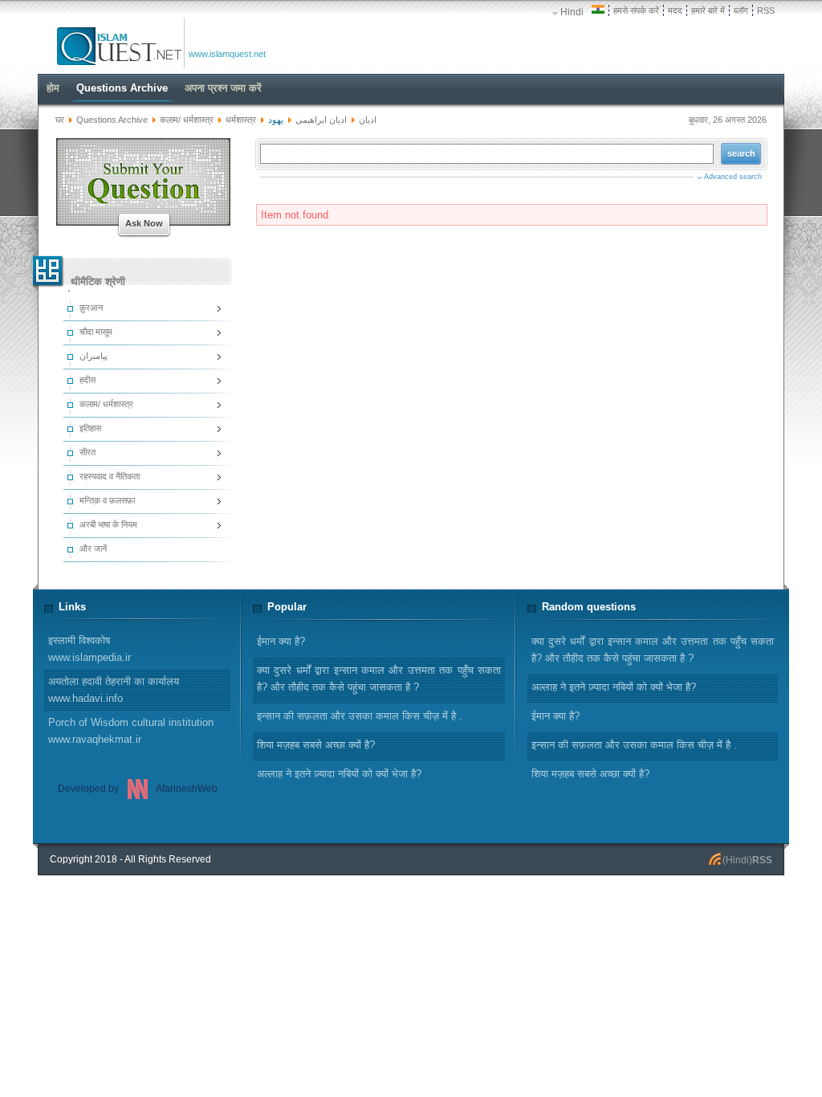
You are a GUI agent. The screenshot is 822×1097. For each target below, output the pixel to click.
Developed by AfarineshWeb (138, 788)
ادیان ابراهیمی (321, 119)
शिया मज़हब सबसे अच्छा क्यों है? (590, 774)
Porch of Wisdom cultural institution (131, 730)
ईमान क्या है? (555, 716)
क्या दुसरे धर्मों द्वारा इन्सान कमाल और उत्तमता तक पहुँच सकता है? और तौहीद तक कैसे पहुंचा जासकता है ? (652, 649)
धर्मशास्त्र (241, 119)
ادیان (367, 119)
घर (59, 119)
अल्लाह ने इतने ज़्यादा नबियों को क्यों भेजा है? (613, 687)
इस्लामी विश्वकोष (89, 648)
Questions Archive (112, 119)
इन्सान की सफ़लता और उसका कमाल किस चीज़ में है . (634, 745)
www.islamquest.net (227, 54)
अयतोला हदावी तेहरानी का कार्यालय (113, 689)
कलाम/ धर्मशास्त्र (187, 119)
